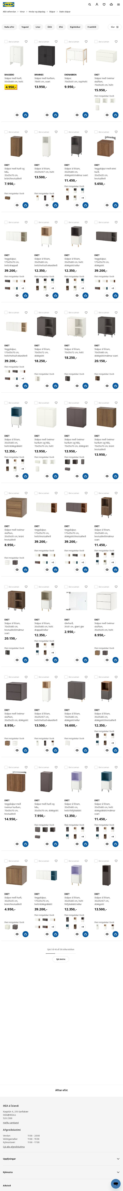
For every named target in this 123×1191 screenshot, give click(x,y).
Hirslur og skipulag (37, 11)
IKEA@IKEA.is (9, 1114)
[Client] (97, 4)
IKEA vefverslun (9, 11)
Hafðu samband (11, 1122)
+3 (23, 288)
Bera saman (14, 41)
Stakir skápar (64, 11)
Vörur (22, 11)
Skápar (52, 11)
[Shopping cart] (111, 4)
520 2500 (7, 1118)
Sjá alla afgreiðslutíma (14, 1146)
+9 (82, 198)
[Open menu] (119, 5)
